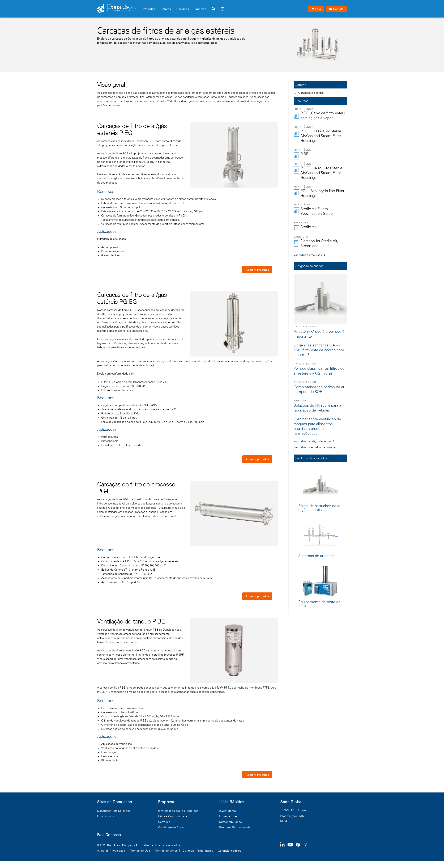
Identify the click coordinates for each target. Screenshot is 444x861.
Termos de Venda (166, 850)
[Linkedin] (283, 847)
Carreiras (164, 821)
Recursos (182, 9)
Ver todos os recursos (308, 255)
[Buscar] (213, 9)
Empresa (200, 9)
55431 (284, 820)
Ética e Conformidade (172, 816)
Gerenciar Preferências (197, 850)
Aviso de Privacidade (111, 850)
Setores (166, 9)
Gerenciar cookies (229, 850)
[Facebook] (299, 847)
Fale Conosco (109, 834)
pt (227, 9)
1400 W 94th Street (293, 810)
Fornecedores (228, 816)
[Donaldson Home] (118, 8)
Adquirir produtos (257, 269)
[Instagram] (307, 847)
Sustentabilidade (230, 821)
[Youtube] (291, 847)
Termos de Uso (140, 850)
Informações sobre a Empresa (178, 810)
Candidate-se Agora (171, 827)
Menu (144, 3)
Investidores (227, 810)
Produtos (149, 9)
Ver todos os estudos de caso (313, 447)
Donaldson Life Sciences (113, 810)
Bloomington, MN (292, 816)
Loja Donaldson (107, 816)
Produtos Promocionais (235, 827)
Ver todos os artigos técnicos (312, 441)
